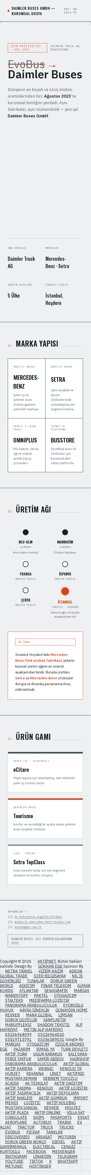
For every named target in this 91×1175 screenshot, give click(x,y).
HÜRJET (12, 1073)
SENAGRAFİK (56, 990)
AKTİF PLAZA (17, 1112)
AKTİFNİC (76, 1073)
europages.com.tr (28, 927)
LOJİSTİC (32, 1102)
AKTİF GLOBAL (76, 1063)
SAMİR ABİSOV (50, 1058)
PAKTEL (41, 995)
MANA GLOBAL (39, 1015)
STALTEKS (14, 1000)
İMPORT (80, 1097)
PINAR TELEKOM (56, 985)
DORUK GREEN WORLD (25, 1141)
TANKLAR (54, 1132)
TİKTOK (36, 1161)
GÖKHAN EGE (50, 966)
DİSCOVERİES (17, 1137)
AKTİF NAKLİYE (19, 1097)
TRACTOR (25, 1127)
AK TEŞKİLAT (36, 1083)
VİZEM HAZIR (50, 971)
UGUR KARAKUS (47, 1054)
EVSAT (83, 1117)
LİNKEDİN (42, 1156)
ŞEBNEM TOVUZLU (60, 1078)
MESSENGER (63, 1151)
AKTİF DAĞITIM (68, 1083)
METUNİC (14, 1166)
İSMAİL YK (45, 1049)
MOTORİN (67, 1137)
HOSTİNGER (40, 1166)
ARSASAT (44, 1137)
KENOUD (45, 1088)
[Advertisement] (45, 179)
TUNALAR (35, 980)
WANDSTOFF (16, 995)
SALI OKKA (77, 1054)
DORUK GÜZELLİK (21, 1019)
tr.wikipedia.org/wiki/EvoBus (38, 916)
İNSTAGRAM (16, 1156)
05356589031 (51, 1039)
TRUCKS (66, 1127)
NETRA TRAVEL (18, 971)
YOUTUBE (14, 1161)
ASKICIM (27, 985)
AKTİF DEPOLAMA (63, 1093)
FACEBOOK (36, 1151)
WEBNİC (46, 1068)
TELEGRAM (67, 1156)
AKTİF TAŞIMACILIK (23, 1093)
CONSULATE (16, 1117)
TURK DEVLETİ (74, 1049)
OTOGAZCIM (65, 995)
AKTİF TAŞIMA (18, 1088)
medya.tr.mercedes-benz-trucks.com (42, 922)
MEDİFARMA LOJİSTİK (49, 1000)
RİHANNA (35, 1073)
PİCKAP (33, 1132)
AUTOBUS (42, 1122)
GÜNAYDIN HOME (71, 1010)
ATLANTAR (28, 990)
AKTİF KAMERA (18, 1068)
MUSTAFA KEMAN (21, 1078)
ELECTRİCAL (44, 1146)
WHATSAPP (68, 1161)
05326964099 (18, 1034)
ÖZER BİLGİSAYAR (50, 976)
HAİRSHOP (79, 1058)
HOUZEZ (73, 1107)
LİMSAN (65, 1015)
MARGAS (81, 990)
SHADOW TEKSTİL (53, 1024)
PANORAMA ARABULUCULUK (31, 1005)
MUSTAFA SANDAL (21, 1107)
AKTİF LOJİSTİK (73, 1088)
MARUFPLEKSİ (18, 1024)
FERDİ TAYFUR (18, 1058)
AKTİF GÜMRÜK (53, 1097)
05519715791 (18, 1039)
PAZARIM (22, 1049)
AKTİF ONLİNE (48, 1112)
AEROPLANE (16, 1122)
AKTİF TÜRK (16, 1054)
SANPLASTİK (54, 1019)
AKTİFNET (47, 961)
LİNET (55, 1073)
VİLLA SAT (76, 1112)
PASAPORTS (61, 1117)
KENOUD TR (71, 1068)
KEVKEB (12, 1015)
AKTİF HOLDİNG (61, 1102)
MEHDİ (11, 1102)
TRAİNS (64, 1122)
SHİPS (38, 1117)
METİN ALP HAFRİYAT (43, 1029)
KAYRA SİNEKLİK (34, 1010)
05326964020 (51, 1034)
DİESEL (58, 1141)
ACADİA (12, 1083)
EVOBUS (12, 1132)
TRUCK (46, 1127)
